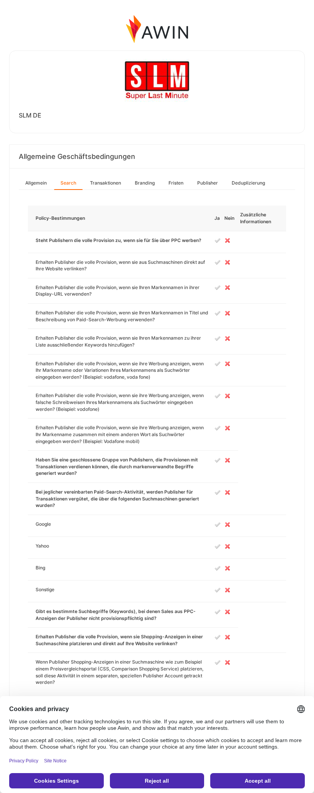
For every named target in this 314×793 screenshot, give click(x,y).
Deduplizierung (248, 183)
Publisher (207, 183)
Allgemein (36, 183)
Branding (145, 183)
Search (68, 183)
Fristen (175, 183)
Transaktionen (105, 183)
